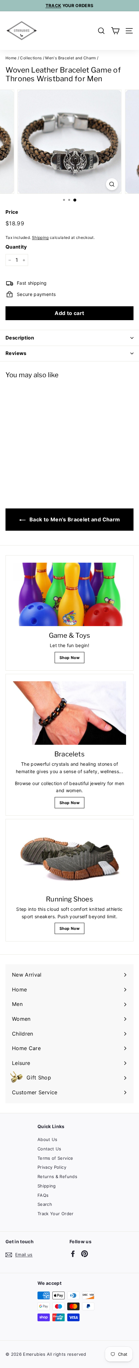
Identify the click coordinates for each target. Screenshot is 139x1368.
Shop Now (69, 657)
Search (44, 1204)
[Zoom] (112, 184)
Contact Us (49, 1148)
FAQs (42, 1195)
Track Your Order (55, 1213)
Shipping (40, 237)
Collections (31, 57)
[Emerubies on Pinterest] (84, 1253)
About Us (47, 1139)
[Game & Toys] (69, 594)
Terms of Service (55, 1158)
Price (11, 212)
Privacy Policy (51, 1167)
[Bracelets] (69, 713)
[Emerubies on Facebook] (73, 1253)
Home (10, 57)
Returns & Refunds (57, 1176)
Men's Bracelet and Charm (70, 57)
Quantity (16, 247)
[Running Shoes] (69, 858)
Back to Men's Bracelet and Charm (74, 519)
